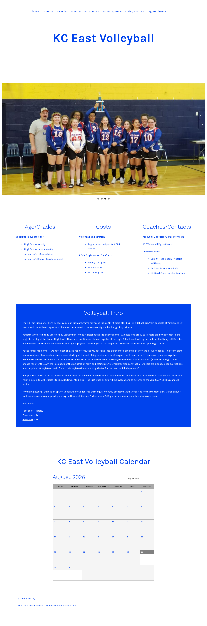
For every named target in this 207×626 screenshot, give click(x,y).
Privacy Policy (26, 598)
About (75, 11)
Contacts (48, 11)
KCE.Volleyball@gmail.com (118, 363)
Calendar (62, 11)
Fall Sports (90, 11)
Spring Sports (133, 11)
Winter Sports (111, 11)
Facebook (28, 410)
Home (35, 11)
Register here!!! (157, 11)
